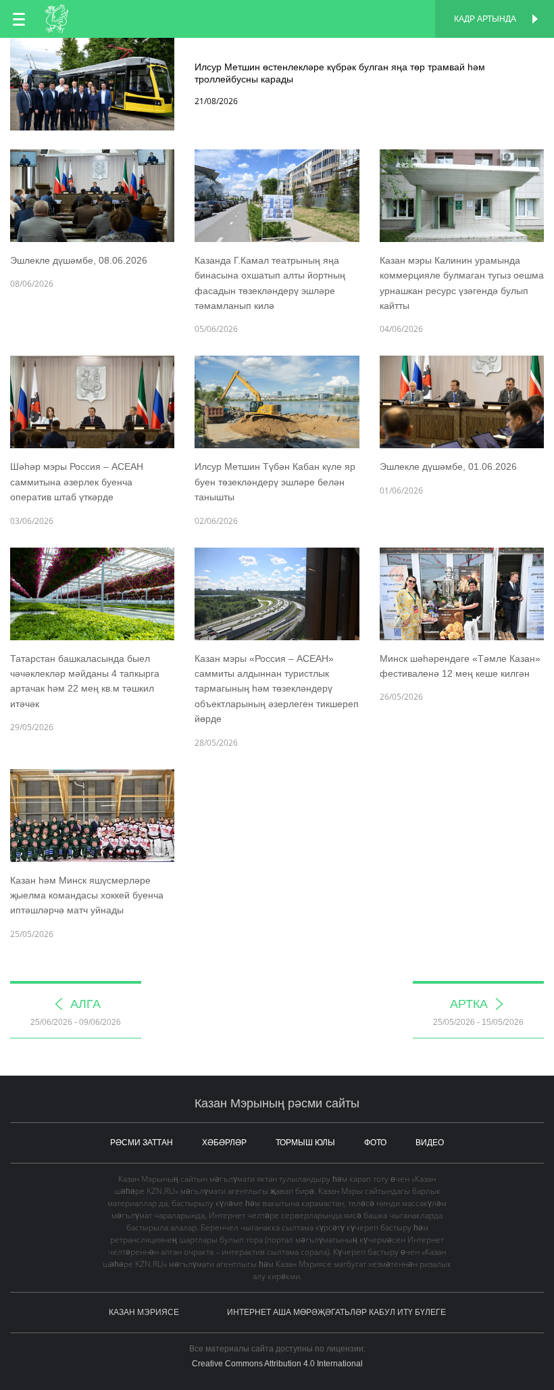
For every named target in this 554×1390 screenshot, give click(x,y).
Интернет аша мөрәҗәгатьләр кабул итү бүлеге (336, 1312)
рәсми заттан (141, 1142)
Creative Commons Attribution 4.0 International (277, 1363)
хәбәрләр (224, 1142)
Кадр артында (485, 19)
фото (375, 1142)
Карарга (277, 52)
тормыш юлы (305, 1142)
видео (430, 1142)
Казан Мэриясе (144, 1312)
